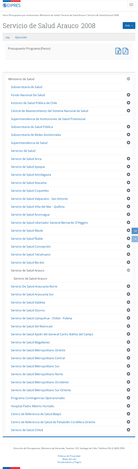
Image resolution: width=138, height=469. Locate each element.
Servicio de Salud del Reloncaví (31, 326)
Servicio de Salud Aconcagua (30, 215)
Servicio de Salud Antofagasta (31, 175)
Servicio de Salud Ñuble (27, 239)
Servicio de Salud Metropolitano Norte (37, 374)
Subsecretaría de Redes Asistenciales (36, 135)
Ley (8, 37)
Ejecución (21, 37)
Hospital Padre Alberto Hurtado (32, 406)
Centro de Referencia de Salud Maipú (36, 414)
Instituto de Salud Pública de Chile (34, 103)
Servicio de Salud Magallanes (30, 342)
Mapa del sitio (69, 458)
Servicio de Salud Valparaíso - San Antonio (39, 199)
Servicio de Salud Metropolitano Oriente (38, 350)
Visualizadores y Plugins (69, 462)
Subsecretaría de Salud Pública (32, 127)
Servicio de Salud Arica (26, 159)
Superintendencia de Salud (29, 143)
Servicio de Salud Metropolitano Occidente (40, 382)
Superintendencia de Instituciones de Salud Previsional (48, 119)
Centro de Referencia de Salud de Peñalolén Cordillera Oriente (53, 422)
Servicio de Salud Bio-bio (27, 263)
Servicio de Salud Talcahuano (30, 254)
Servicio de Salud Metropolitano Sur (35, 366)
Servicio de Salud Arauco (73, 15)
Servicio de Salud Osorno (28, 310)
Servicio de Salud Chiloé (27, 430)
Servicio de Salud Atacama (29, 183)
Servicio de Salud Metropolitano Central (38, 358)
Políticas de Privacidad (69, 455)
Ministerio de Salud (49, 15)
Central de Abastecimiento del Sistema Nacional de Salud (49, 111)
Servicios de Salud (23, 151)
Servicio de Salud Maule (27, 231)
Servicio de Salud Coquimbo (30, 191)
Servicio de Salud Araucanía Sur (32, 294)
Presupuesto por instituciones (24, 15)
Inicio (5, 15)
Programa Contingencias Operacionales (38, 398)
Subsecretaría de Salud (26, 87)
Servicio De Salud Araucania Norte (34, 286)
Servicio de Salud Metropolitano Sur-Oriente (41, 390)
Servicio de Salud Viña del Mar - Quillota (38, 207)
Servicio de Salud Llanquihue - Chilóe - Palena (41, 318)
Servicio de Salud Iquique (28, 167)
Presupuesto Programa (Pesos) (119, 51)
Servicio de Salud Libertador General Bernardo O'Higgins (49, 223)
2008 (116, 15)
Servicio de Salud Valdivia (28, 302)
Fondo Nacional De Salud (28, 95)
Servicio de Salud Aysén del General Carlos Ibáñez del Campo (52, 334)
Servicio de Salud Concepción (31, 247)
